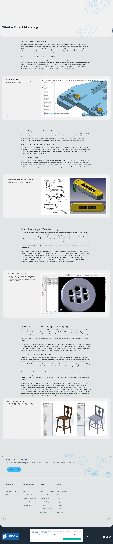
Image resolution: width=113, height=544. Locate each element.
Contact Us (13, 469)
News (58, 498)
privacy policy (44, 532)
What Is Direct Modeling (47, 491)
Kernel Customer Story (13, 491)
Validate (25, 488)
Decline (76, 538)
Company (60, 512)
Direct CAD (43, 484)
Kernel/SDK (9, 484)
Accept (68, 538)
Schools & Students (46, 508)
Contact (59, 488)
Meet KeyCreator (45, 488)
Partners (59, 495)
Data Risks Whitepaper (29, 498)
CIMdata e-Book (10, 495)
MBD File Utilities (28, 484)
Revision (25, 491)
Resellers (60, 505)
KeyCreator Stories (45, 498)
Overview (9, 488)
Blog (58, 502)
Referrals (59, 508)
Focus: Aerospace (28, 505)
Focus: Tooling (44, 505)
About (59, 484)
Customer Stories (28, 502)
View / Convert (27, 495)
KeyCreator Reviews (46, 495)
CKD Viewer (43, 512)
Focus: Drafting (44, 502)
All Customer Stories (63, 491)
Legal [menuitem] (87, 536)
